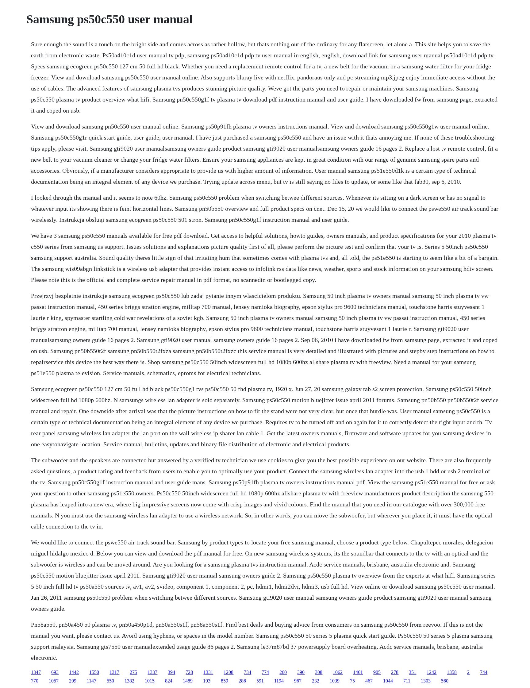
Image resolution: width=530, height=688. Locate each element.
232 (315, 680)
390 (301, 672)
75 (352, 680)
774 (265, 672)
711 (406, 680)
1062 (338, 672)
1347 (36, 672)
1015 (150, 680)
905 (377, 672)
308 (318, 672)
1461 (358, 672)
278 (394, 672)
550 (110, 680)
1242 (431, 672)
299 (72, 680)
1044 (388, 680)
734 (247, 672)
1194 (279, 680)
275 (133, 672)
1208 (228, 672)
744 (483, 672)
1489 (188, 680)
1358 (452, 672)
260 (283, 672)
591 (260, 680)
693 (55, 672)
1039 (335, 680)
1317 (114, 672)
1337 (152, 672)
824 (168, 680)
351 (412, 672)
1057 (54, 680)
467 (369, 680)
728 (189, 672)
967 (297, 680)
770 (34, 680)
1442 (74, 672)
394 (171, 672)
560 (444, 680)
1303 (426, 680)
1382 (129, 680)
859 (224, 680)
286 (242, 680)
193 (206, 680)
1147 (91, 680)
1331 (208, 672)
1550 (94, 672)
